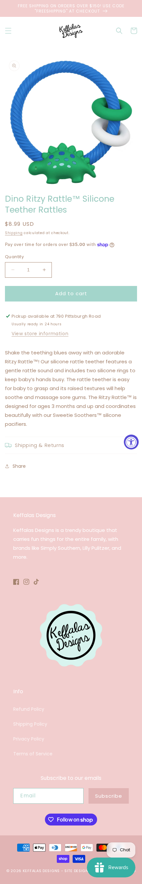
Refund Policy (28, 709)
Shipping (14, 232)
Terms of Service (33, 753)
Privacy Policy (28, 739)
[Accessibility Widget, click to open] (131, 442)
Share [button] (19, 466)
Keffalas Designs (41, 870)
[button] (8, 30)
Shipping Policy (30, 724)
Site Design (76, 870)
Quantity (14, 257)
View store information (40, 333)
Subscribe (108, 795)
